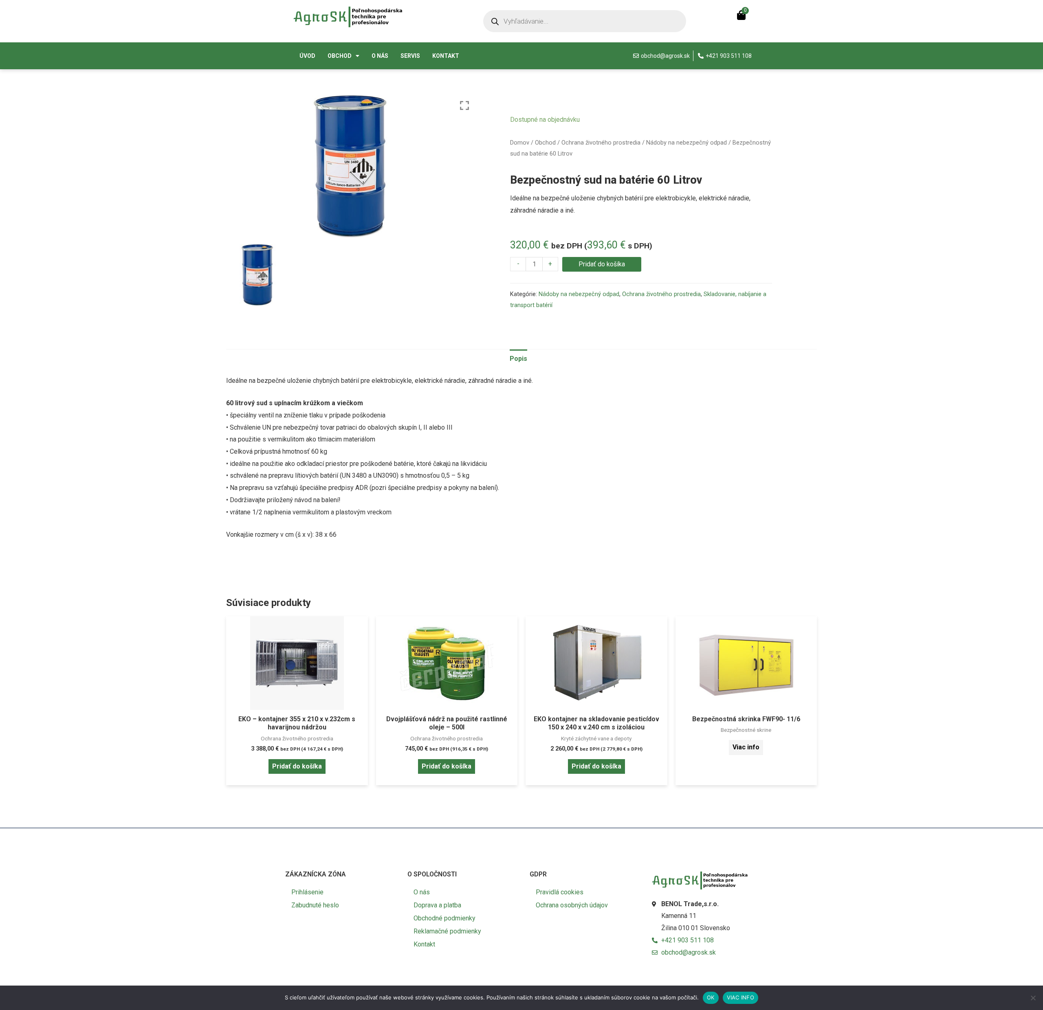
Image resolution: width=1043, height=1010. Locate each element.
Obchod (340, 56)
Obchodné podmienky (444, 918)
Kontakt (445, 56)
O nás (380, 56)
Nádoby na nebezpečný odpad (686, 142)
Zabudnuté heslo (315, 905)
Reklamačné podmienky (447, 931)
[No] (1033, 998)
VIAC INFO (740, 997)
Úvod (307, 56)
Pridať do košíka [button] (297, 766)
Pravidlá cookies (559, 892)
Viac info (746, 747)
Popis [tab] (518, 358)
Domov (519, 142)
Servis (410, 56)
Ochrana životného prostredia (600, 142)
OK (711, 997)
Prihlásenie (307, 892)
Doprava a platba (437, 905)
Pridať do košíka (602, 264)
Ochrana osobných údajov (572, 905)
